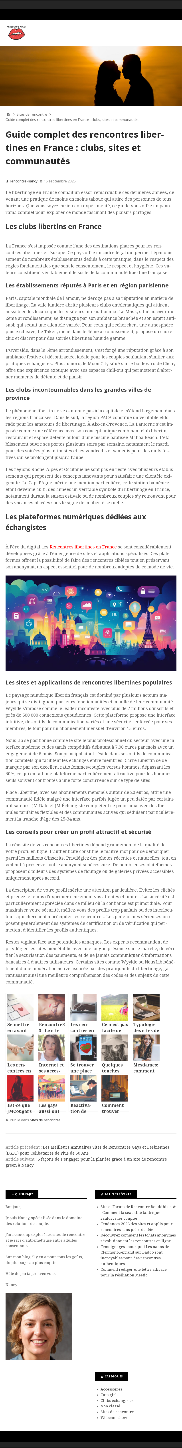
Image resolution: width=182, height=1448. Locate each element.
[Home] (8, 114)
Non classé (110, 1406)
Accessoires (111, 1389)
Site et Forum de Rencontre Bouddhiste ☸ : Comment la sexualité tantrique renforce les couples (138, 1212)
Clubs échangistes (117, 1400)
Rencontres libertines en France (83, 547)
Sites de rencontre (45, 1120)
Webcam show (114, 1417)
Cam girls (109, 1395)
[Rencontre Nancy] (91, 76)
